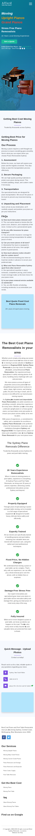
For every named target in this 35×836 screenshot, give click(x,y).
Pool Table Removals (9, 774)
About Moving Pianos (9, 802)
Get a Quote (9, 41)
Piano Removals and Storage (12, 762)
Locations (24, 831)
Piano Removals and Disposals (12, 766)
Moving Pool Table (8, 791)
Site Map (20, 832)
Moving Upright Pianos (10, 750)
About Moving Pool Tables (11, 806)
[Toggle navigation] (30, 4)
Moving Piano (7, 787)
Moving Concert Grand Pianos (12, 758)
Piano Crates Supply (9, 770)
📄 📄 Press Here (27, 48)
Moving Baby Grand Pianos (11, 754)
